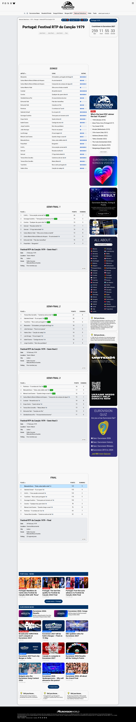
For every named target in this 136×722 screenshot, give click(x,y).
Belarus (94, 263)
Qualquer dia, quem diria (59, 94)
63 (72, 510)
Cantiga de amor (57, 122)
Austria (94, 258)
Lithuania (109, 249)
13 (74, 233)
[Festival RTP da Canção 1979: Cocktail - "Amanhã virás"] (83, 91)
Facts (94, 13)
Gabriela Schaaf (25, 112)
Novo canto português (58, 165)
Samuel (23, 150)
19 (74, 219)
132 (73, 489)
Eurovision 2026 (103, 161)
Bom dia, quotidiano (57, 126)
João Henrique (25, 129)
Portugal (108, 275)
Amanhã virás (56, 91)
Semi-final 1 (43, 33)
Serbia (108, 285)
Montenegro (110, 261)
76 (72, 507)
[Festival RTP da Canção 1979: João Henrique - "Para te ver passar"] (83, 130)
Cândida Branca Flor (26, 98)
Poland (108, 273)
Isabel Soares (24, 122)
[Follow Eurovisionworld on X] (8, 3)
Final (66, 33)
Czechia (95, 280)
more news (54, 687)
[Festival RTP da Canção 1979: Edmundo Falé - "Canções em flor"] (83, 105)
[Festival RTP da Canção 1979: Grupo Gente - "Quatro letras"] (83, 119)
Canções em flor (56, 105)
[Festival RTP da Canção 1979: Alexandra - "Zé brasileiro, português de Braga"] (83, 77)
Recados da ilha (56, 150)
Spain (108, 294)
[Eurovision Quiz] (103, 427)
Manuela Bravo (25, 140)
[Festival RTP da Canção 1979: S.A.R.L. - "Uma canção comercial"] (83, 147)
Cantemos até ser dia (58, 158)
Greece (94, 297)
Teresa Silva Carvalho (27, 158)
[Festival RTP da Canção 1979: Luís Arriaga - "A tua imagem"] (83, 133)
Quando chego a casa (58, 136)
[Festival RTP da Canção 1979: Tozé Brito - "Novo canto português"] (83, 165)
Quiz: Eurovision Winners (103, 446)
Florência (23, 108)
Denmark (95, 282)
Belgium (94, 266)
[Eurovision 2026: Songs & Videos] (103, 174)
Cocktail (23, 91)
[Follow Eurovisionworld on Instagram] (5, 3)
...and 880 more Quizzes (100, 454)
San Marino (109, 282)
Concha (23, 94)
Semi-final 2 (51, 33)
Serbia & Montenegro (111, 287)
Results (46, 13)
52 (72, 514)
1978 (64, 20)
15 (76, 397)
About (18, 717)
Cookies (35, 717)
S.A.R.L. (23, 147)
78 (72, 503)
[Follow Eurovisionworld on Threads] (11, 3)
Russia (108, 280)
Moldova (108, 256)
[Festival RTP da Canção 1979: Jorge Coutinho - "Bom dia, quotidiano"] (83, 126)
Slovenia (108, 292)
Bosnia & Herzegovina (97, 268)
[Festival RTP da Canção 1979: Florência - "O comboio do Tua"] (83, 108)
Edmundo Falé (25, 101)
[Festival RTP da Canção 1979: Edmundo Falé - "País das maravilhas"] (83, 101)
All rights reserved (21, 716)
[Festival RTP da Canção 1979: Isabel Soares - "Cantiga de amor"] (83, 122)
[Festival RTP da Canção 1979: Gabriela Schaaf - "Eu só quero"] (83, 112)
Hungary (95, 299)
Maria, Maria (55, 161)
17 (74, 226)
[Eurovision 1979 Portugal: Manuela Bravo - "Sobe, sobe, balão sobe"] (83, 140)
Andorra (95, 251)
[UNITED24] (103, 374)
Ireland (94, 304)
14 (74, 229)
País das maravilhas (58, 101)
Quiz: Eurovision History (103, 442)
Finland (94, 287)
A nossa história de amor (59, 98)
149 (73, 486)
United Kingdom (111, 306)
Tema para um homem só (59, 115)
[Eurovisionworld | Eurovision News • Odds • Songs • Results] (68, 5)
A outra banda (56, 80)
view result (103, 152)
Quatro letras (56, 119)
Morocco (109, 263)
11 (74, 236)
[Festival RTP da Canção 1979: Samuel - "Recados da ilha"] (83, 151)
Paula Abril (24, 143)
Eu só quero (55, 112)
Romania (109, 278)
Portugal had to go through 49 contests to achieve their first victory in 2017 (53, 695)
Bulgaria (94, 270)
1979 (31, 19)
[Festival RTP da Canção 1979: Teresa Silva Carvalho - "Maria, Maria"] (83, 161)
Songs (58, 13)
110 (73, 496)
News (35, 13)
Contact (23, 717)
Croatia (94, 275)
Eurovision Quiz (103, 412)
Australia (95, 256)
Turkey (108, 302)
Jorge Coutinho (25, 126)
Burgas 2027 (68, 13)
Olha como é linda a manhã (60, 87)
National (80, 13)
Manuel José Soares (26, 136)
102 (73, 500)
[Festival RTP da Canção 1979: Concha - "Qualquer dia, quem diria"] (83, 94)
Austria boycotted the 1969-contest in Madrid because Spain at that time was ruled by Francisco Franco (77, 695)
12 (73, 336)
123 (73, 493)
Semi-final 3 (60, 33)
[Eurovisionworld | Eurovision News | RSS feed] (46, 717)
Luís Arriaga (24, 133)
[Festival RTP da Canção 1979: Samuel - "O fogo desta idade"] (83, 154)
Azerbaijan (95, 261)
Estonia (94, 285)
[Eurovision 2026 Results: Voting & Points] (103, 195)
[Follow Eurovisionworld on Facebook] (3, 3)
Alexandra (24, 77)
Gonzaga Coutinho (26, 115)
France (94, 290)
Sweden (108, 297)
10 (74, 240)
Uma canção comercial (59, 147)
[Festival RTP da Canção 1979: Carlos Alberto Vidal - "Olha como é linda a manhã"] (83, 87)
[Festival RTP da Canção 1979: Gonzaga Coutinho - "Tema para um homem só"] (83, 115)
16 (76, 393)
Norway (108, 270)
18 (73, 325)
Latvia (94, 311)
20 (74, 215)
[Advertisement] (9, 45)
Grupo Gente (24, 119)
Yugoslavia (109, 309)
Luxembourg (110, 251)
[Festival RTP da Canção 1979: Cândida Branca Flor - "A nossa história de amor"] (83, 98)
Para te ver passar (57, 129)
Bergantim (55, 143)
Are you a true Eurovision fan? (103, 418)
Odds (89, 13)
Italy (93, 309)
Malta (108, 254)
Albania (94, 249)
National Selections (24, 19)
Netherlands (110, 266)
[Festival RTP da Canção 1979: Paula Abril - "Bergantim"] (83, 144)
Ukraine (108, 304)
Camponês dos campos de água (61, 84)
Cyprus (94, 278)
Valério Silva (24, 168)
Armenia (95, 254)
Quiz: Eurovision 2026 (102, 438)
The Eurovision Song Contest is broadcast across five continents (28, 695)
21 (73, 315)
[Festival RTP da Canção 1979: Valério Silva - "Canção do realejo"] (83, 168)
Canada (94, 273)
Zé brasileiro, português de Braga (62, 77)
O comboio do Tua (57, 108)
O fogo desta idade (57, 154)
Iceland (94, 302)
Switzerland (109, 299)
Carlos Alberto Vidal (26, 87)
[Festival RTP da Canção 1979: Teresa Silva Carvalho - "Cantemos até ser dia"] (83, 158)
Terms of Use (29, 717)
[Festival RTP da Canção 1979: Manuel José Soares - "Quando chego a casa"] (83, 137)
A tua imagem (56, 133)
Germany (95, 294)
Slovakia (108, 290)
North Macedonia (111, 268)
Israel (94, 306)
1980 (84, 20)
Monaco (108, 258)
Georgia (94, 292)
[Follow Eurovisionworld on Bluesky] (14, 3)
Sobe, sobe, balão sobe (59, 140)
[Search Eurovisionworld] (24, 13)
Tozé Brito (24, 165)
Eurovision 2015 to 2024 (103, 450)
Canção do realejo (57, 168)
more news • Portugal (54, 601)
